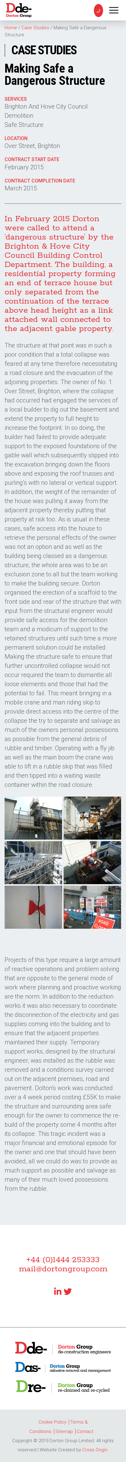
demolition (19, 115)
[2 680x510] (92, 907)
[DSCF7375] (92, 818)
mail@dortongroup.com (63, 1269)
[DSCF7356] (33, 818)
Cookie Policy (52, 1422)
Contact (85, 1431)
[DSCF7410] (33, 862)
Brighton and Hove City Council (46, 106)
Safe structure (24, 124)
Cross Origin (94, 1450)
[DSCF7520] (33, 907)
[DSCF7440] (92, 862)
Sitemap (64, 1431)
